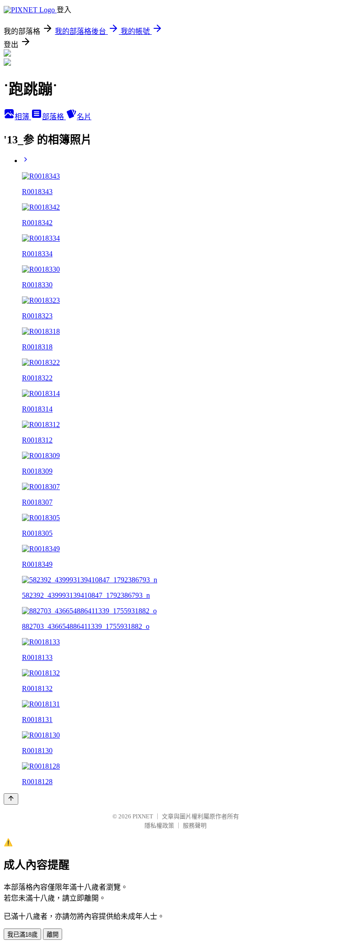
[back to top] (11, 799)
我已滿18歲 (22, 934)
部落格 (54, 117)
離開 (52, 934)
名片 (84, 117)
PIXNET (143, 816)
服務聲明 (195, 825)
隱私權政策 (159, 825)
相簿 (23, 117)
